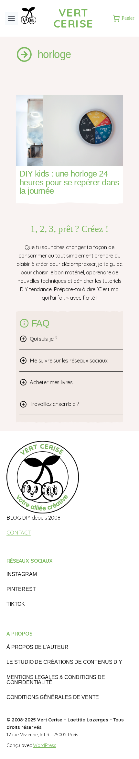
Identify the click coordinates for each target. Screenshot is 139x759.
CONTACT (18, 532)
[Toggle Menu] (11, 18)
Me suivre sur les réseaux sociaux (69, 360)
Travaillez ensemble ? (54, 404)
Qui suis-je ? (44, 339)
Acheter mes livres (51, 382)
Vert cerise (73, 18)
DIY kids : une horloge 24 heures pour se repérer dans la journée (69, 182)
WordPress (44, 745)
